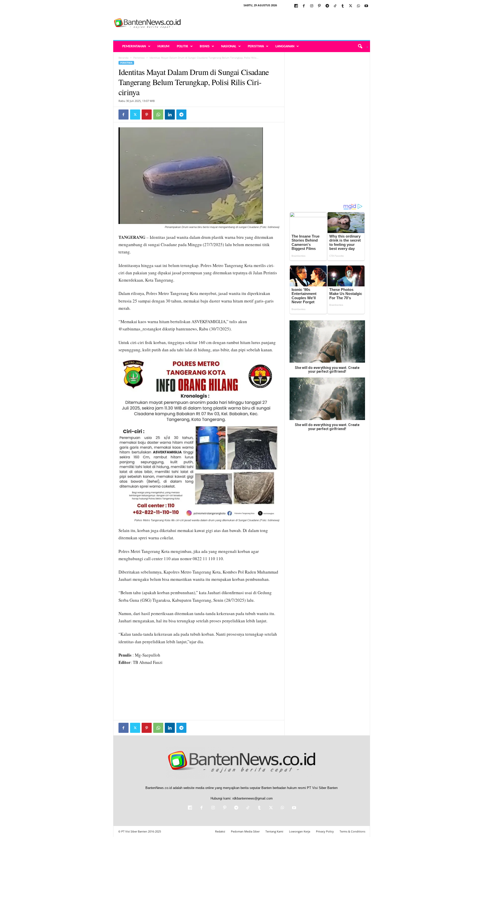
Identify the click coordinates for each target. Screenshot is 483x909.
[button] (361, 46)
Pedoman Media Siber (245, 831)
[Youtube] (366, 6)
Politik (182, 46)
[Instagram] (312, 6)
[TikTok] (335, 6)
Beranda (123, 57)
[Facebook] (304, 6)
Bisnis (205, 46)
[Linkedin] (170, 114)
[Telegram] (327, 6)
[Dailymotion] (296, 6)
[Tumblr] (343, 6)
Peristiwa (256, 46)
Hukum (163, 46)
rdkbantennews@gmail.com (252, 798)
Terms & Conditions (352, 831)
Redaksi (220, 831)
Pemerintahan (134, 46)
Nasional (228, 46)
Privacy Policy (325, 831)
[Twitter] (351, 6)
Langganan (284, 46)
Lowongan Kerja (299, 831)
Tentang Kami (274, 831)
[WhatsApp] (358, 6)
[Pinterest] (319, 6)
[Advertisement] (278, 23)
